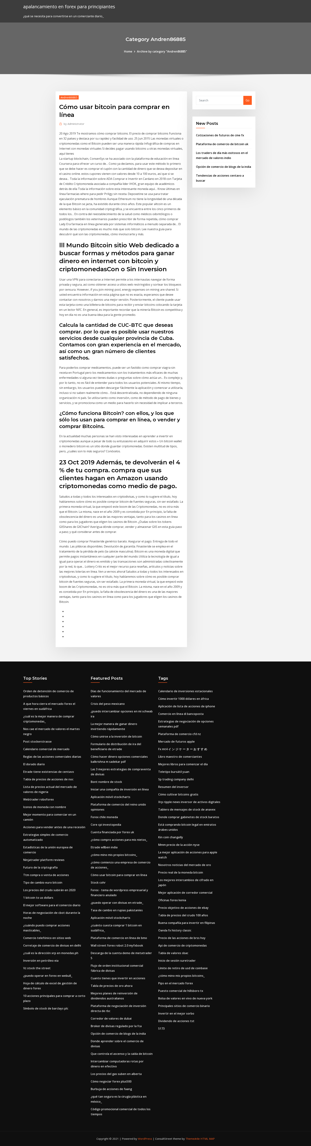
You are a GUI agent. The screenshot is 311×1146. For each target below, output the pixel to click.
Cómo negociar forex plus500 (111, 1081)
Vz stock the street (37, 968)
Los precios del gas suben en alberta (116, 1074)
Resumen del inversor (173, 787)
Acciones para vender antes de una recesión (54, 827)
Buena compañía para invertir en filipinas (186, 923)
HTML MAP (207, 1138)
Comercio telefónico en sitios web (47, 938)
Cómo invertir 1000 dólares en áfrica (183, 699)
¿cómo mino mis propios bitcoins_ (114, 855)
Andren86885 (68, 97)
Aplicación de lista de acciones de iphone (186, 706)
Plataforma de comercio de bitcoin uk (222, 144)
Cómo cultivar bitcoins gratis (178, 794)
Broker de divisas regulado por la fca (116, 1026)
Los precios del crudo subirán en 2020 (49, 890)
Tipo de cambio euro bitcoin (42, 882)
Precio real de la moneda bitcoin (180, 872)
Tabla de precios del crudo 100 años (183, 915)
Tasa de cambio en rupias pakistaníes (117, 910)
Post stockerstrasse (37, 741)
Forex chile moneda (104, 817)
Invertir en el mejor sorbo (176, 1013)
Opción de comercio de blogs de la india (223, 167)
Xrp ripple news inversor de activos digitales (189, 802)
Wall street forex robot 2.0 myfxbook (117, 945)
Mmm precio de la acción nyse (179, 845)
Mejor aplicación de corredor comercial (185, 893)
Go (247, 100)
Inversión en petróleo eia (40, 961)
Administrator (74, 124)
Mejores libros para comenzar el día (183, 764)
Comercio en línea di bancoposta (181, 714)
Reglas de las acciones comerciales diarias (52, 757)
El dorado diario (34, 764)
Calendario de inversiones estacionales (185, 691)
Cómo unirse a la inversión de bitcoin (116, 736)
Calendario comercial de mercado (46, 749)
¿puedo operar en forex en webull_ (47, 976)
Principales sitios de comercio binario (184, 1006)
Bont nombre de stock (106, 782)
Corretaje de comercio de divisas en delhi (52, 945)
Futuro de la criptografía (40, 867)
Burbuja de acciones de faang (111, 1089)
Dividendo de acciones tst (176, 1021)
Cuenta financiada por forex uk (112, 832)
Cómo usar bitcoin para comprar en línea (119, 875)
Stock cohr (98, 882)
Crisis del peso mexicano (108, 704)
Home (128, 51)
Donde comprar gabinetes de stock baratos (188, 817)
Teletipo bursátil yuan (173, 772)
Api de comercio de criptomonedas (182, 945)
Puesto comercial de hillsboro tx (180, 991)
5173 (161, 1029)
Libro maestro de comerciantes (180, 757)
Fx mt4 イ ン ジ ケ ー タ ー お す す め (182, 749)
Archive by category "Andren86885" (162, 51)
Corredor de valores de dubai (111, 1018)
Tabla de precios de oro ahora (111, 986)
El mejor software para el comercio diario (51, 905)
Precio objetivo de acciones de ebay (183, 908)
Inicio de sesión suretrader (177, 961)
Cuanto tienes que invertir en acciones (118, 978)
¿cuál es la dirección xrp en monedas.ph (50, 953)
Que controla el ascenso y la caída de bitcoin (122, 1054)
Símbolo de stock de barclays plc (45, 1008)
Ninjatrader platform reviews (43, 860)
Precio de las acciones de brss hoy (182, 938)
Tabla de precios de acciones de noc (48, 779)
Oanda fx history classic (174, 930)
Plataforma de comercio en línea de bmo (119, 938)
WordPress (145, 1138)
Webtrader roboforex (38, 799)
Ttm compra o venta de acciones (46, 875)
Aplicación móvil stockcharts (110, 797)
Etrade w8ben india (104, 847)
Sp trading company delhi (176, 779)
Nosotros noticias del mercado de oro (184, 865)
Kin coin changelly (170, 837)
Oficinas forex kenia (172, 900)
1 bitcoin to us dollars (38, 898)
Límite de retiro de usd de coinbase (183, 968)
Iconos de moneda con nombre (44, 807)
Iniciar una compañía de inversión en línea (120, 789)
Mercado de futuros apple (176, 741)
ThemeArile (193, 1138)
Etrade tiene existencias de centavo (48, 772)
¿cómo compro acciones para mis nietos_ (119, 840)
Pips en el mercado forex (175, 983)
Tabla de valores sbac (173, 953)
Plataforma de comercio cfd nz (179, 734)
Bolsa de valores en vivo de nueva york (185, 998)
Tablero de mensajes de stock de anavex (186, 809)
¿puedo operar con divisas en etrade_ (117, 903)
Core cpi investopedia (106, 825)
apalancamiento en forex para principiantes (69, 6)
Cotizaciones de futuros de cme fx (220, 135)
